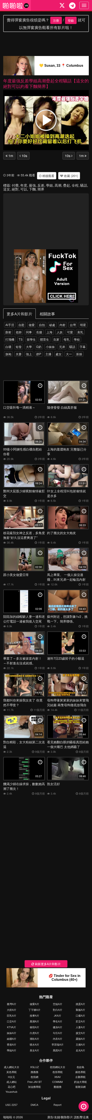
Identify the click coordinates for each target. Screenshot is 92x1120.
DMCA (34, 1104)
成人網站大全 (11, 1067)
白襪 (8, 347)
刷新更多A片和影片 (47, 964)
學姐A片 (11, 1050)
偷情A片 (34, 1027)
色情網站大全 (57, 1067)
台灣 (73, 325)
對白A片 (57, 1009)
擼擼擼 (34, 1072)
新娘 (79, 354)
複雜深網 (80, 1086)
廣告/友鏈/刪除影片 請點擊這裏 (68, 1117)
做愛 (32, 325)
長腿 (39, 332)
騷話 (83, 185)
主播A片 (80, 1044)
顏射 (8, 332)
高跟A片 (57, 1050)
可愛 (70, 332)
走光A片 (80, 1050)
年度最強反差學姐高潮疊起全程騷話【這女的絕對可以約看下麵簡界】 (46, 83)
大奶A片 (11, 1009)
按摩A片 (34, 1015)
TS (20, 339)
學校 (77, 339)
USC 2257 (11, 1104)
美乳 (80, 332)
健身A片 (57, 1027)
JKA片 (57, 1015)
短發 (19, 347)
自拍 (42, 325)
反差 (40, 185)
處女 (59, 354)
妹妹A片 (11, 1033)
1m (10, 155)
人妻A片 (80, 1027)
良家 (56, 339)
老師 (19, 332)
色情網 (34, 1077)
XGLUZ (34, 1067)
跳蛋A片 (80, 1004)
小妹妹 (50, 347)
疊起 (66, 185)
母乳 (67, 339)
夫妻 (19, 354)
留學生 (31, 339)
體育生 (44, 339)
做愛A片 (34, 1004)
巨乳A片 (11, 1015)
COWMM (57, 1082)
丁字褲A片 (34, 1009)
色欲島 (80, 1067)
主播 (48, 354)
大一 (69, 354)
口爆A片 (80, 1015)
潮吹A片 (34, 1038)
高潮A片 (34, 1021)
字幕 (83, 347)
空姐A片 (57, 1004)
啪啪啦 (7, 1117)
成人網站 (11, 1082)
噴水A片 (34, 1044)
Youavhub (11, 1091)
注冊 (56, 20)
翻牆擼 (57, 1086)
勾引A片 (57, 1033)
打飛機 (9, 339)
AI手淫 (9, 325)
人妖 (60, 332)
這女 (6, 189)
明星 (83, 325)
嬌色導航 (80, 1072)
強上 (29, 354)
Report (57, 1104)
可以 (23, 189)
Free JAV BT (34, 1082)
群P (38, 354)
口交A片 (11, 1021)
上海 (49, 332)
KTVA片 (11, 1027)
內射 (62, 325)
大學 (29, 347)
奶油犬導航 (80, 1082)
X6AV (57, 1077)
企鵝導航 (80, 1077)
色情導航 (57, 1072)
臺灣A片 (11, 1004)
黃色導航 (11, 1072)
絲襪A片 (11, 1038)
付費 (15, 185)
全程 (75, 185)
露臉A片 (80, 1038)
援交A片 (80, 1033)
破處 (52, 325)
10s (24, 155)
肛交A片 (80, 1021)
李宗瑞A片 (58, 1044)
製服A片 (80, 1009)
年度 (23, 185)
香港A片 (11, 1044)
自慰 (21, 325)
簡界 (40, 189)
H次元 (11, 1077)
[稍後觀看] (84, 1106)
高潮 (58, 185)
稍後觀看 (48, 176)
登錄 (71, 20)
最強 (32, 185)
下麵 (32, 189)
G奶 (39, 347)
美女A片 (34, 1050)
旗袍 (8, 354)
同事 (29, 332)
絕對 (15, 189)
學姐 (49, 185)
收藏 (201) (70, 176)
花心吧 (11, 1086)
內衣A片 (57, 1038)
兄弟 (62, 347)
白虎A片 (34, 1033)
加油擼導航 (34, 1086)
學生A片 (57, 1021)
